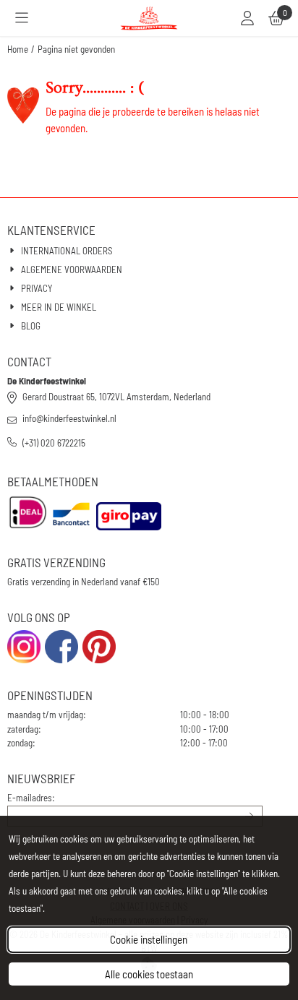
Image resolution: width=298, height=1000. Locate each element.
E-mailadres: (31, 797)
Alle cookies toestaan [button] (149, 973)
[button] (21, 18)
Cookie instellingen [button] (148, 939)
